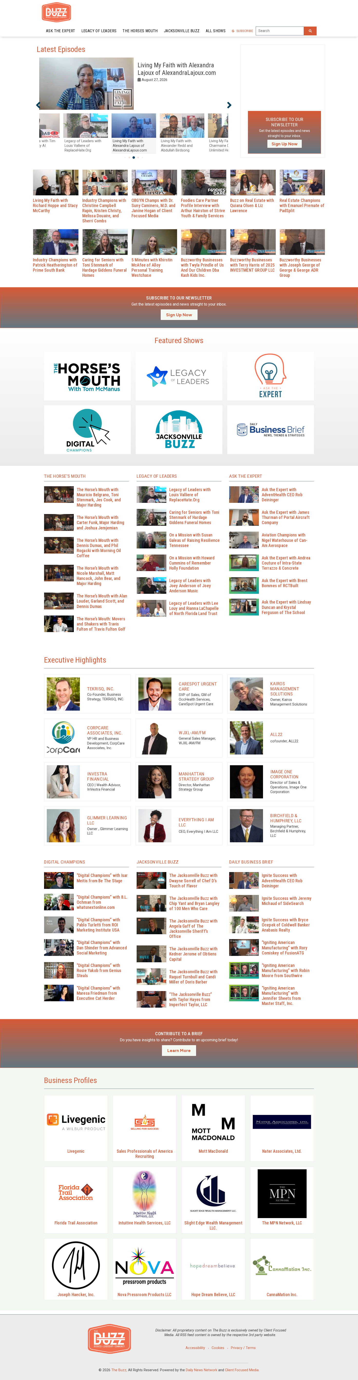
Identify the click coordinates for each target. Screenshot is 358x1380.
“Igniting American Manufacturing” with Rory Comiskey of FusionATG (285, 947)
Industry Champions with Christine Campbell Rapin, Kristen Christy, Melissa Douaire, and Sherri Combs (104, 211)
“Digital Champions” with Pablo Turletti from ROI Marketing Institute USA (98, 925)
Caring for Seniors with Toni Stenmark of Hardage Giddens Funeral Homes (104, 268)
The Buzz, (119, 1370)
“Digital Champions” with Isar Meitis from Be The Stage (102, 878)
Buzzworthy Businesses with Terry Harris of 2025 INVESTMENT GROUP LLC (252, 265)
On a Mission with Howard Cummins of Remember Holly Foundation (192, 563)
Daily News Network (201, 1370)
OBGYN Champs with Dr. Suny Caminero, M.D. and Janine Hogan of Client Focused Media (154, 208)
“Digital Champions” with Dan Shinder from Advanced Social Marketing (102, 947)
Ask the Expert (60, 31)
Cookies (218, 1348)
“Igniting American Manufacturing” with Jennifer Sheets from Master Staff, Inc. (281, 996)
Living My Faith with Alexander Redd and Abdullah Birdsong (176, 68)
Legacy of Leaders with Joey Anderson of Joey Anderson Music (190, 585)
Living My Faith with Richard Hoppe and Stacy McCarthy (55, 205)
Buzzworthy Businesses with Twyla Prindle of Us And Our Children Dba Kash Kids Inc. (202, 268)
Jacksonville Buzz (182, 31)
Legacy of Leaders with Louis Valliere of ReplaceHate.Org (190, 494)
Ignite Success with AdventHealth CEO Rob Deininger (282, 880)
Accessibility (195, 1348)
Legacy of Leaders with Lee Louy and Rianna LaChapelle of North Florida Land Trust (194, 608)
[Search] (310, 31)
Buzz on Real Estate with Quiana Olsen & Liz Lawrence (252, 205)
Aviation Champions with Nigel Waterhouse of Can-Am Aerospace (285, 540)
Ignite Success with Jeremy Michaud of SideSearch (286, 901)
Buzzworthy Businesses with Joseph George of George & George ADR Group (300, 268)
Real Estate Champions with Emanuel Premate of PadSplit (302, 205)
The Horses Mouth (140, 31)
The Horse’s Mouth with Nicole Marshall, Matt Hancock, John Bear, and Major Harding (99, 576)
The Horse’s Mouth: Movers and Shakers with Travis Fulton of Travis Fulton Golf (101, 624)
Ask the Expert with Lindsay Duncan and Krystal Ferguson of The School (286, 607)
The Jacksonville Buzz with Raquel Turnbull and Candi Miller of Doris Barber (193, 976)
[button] (38, 105)
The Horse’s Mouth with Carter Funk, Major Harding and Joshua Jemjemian (100, 522)
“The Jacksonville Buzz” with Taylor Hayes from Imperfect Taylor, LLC (190, 999)
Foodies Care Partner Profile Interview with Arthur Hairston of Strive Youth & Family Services (203, 208)
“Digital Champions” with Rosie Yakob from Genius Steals (99, 970)
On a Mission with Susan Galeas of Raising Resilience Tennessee (194, 540)
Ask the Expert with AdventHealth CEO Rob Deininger (282, 494)
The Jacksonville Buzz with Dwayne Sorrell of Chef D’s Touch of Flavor (193, 880)
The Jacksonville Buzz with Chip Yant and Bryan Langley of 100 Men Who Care (194, 903)
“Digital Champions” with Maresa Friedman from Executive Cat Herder (98, 993)
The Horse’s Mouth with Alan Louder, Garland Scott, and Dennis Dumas (102, 601)
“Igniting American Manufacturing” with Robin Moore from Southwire (286, 970)
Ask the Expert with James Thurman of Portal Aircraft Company (286, 517)
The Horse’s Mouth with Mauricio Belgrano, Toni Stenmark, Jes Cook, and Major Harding (99, 497)
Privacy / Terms (243, 1348)
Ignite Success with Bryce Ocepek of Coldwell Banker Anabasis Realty (286, 925)
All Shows (216, 31)
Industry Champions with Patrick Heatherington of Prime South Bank (55, 265)
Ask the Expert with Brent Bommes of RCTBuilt (284, 583)
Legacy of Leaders (99, 31)
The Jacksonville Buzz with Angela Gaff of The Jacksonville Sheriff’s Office (193, 929)
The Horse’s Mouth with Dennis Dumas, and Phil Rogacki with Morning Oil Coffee (99, 548)
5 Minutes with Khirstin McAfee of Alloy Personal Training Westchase (152, 268)
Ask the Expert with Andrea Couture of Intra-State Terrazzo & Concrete (286, 563)
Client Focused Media (242, 1370)
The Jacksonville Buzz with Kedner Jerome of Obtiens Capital (193, 954)
